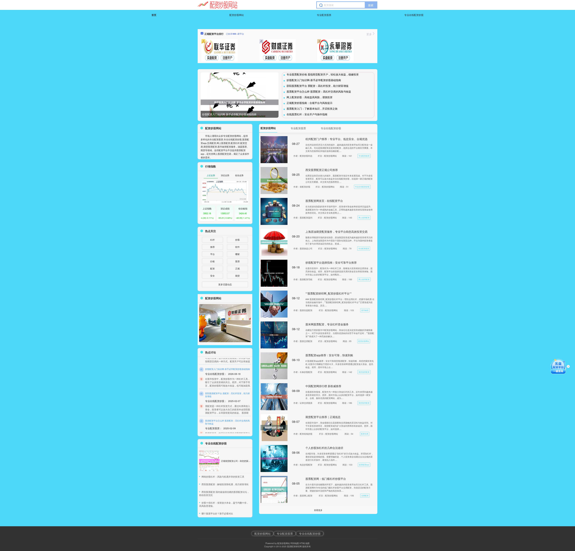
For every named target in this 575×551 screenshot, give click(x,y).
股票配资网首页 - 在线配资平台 (324, 201)
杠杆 (212, 239)
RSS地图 (294, 543)
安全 (212, 275)
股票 (237, 261)
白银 (212, 261)
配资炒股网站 (236, 15)
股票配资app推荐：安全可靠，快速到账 (329, 355)
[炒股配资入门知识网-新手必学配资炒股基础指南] (240, 102)
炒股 (237, 239)
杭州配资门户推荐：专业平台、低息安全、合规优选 (336, 139)
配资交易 (364, 433)
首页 (154, 15)
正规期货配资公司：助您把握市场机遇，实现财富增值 (246, 460)
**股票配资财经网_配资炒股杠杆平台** (328, 293)
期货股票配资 (364, 372)
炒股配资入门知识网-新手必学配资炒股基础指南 (229, 114)
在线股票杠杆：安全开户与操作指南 (307, 114)
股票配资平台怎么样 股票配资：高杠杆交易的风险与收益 (319, 91)
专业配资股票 (324, 15)
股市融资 (365, 310)
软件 (237, 246)
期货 (237, 275)
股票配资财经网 (294, 546)
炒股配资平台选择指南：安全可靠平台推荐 (331, 262)
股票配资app (364, 464)
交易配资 (365, 495)
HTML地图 (304, 543)
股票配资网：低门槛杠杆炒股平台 (325, 479)
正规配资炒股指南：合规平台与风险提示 (309, 103)
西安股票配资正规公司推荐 (321, 170)
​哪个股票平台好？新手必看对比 (217, 513)
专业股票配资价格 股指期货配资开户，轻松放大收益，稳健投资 (323, 74)
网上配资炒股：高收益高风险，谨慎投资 (309, 97)
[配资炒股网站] (217, 5)
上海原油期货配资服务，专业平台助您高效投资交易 (336, 231)
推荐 (212, 246)
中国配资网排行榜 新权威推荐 (323, 386)
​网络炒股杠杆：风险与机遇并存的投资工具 (223, 476)
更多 (369, 34)
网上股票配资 (364, 217)
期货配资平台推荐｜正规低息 (323, 417)
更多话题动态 (225, 284)
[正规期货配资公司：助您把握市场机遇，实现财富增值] (209, 461)
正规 (237, 268)
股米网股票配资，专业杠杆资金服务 (327, 324)
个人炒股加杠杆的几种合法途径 (324, 448)
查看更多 (318, 510)
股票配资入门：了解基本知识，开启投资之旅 (312, 108)
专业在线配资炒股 (413, 15)
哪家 (237, 254)
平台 (212, 254)
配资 (212, 268)
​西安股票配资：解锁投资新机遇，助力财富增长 (225, 484)
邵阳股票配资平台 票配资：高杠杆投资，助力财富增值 (317, 86)
